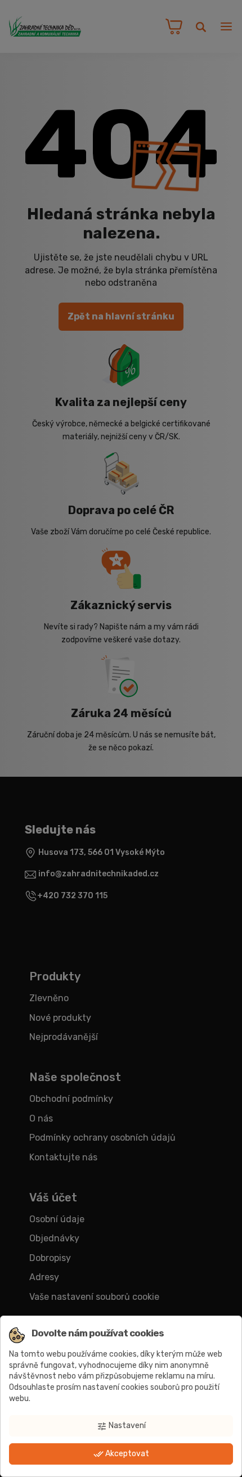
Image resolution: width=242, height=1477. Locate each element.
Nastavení (121, 1426)
